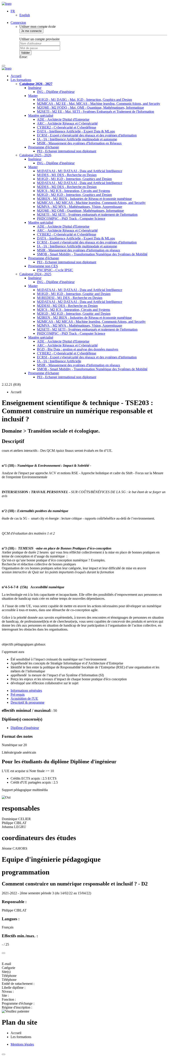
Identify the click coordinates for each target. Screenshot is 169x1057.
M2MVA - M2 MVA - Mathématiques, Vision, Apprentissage (79, 206)
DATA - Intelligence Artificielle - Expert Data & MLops (76, 131)
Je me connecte (31, 31)
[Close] (3, 953)
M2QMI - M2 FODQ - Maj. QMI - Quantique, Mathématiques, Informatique (90, 107)
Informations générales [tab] (26, 690)
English (24, 15)
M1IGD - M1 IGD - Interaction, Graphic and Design (73, 294)
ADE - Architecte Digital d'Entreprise (63, 119)
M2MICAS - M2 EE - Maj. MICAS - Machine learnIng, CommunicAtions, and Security (98, 103)
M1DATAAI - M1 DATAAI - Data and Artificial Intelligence (79, 171)
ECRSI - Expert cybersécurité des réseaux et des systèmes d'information (87, 135)
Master (33, 96)
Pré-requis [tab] (18, 694)
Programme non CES (43, 266)
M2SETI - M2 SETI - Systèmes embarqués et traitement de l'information (87, 214)
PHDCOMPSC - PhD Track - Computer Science (71, 218)
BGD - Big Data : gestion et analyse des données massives (77, 349)
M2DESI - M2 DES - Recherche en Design (67, 306)
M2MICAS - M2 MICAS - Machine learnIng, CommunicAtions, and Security (91, 203)
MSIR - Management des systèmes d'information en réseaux (78, 250)
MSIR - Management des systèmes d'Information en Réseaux (79, 143)
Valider (25, 52)
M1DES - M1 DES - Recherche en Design (67, 175)
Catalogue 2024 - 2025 (35, 274)
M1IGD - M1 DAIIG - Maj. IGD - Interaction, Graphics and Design (84, 99)
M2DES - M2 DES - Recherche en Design (67, 187)
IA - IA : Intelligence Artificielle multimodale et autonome (77, 139)
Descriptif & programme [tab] (27, 702)
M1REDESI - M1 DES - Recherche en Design (69, 298)
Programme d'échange (43, 147)
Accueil (16, 76)
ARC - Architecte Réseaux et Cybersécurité (67, 123)
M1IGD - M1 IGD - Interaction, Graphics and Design (74, 179)
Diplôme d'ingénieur (25, 728)
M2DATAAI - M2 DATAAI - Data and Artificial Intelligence (79, 183)
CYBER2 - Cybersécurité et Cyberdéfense (66, 127)
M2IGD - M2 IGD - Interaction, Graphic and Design (73, 313)
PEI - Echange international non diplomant (66, 151)
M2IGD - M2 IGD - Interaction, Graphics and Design (74, 195)
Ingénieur (34, 88)
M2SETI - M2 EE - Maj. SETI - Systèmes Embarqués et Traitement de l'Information (95, 111)
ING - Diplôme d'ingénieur (56, 92)
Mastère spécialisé (40, 115)
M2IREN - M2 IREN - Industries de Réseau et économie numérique (84, 199)
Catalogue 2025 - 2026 (35, 155)
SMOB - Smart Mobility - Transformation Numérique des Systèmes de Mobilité (92, 254)
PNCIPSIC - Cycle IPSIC (55, 270)
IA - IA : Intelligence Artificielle (59, 361)
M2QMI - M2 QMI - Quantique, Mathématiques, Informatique (80, 210)
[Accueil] (6, 4)
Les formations (21, 80)
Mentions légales (22, 1044)
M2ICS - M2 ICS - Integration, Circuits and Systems (73, 191)
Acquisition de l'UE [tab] (24, 698)
